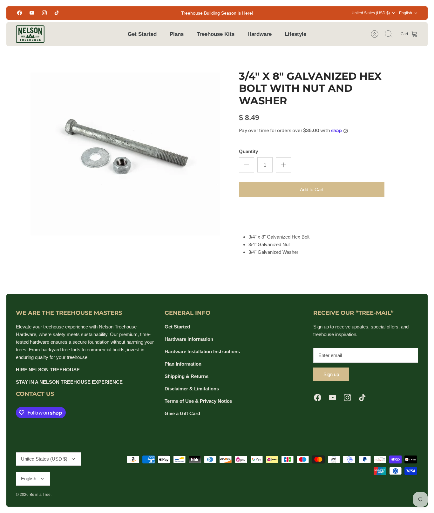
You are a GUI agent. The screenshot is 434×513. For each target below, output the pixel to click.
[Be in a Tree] (30, 34)
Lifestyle (295, 34)
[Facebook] (19, 13)
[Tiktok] (57, 13)
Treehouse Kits (215, 34)
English (405, 13)
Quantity (248, 151)
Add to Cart (311, 189)
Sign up (331, 374)
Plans (177, 34)
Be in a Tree (40, 494)
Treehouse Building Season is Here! (217, 13)
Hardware (260, 34)
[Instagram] (44, 13)
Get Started (142, 34)
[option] (125, 147)
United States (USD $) (371, 13)
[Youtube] (32, 13)
